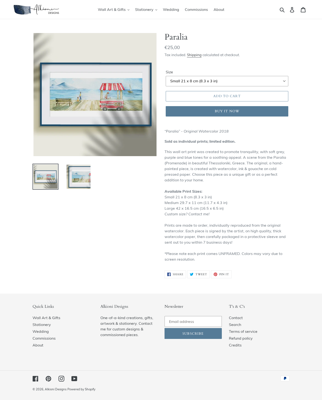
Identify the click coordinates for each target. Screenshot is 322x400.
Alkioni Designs (55, 389)
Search (235, 324)
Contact (236, 317)
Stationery (42, 324)
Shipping (194, 55)
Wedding (41, 331)
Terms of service (243, 331)
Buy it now (227, 111)
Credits (235, 345)
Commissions (44, 338)
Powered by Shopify (81, 389)
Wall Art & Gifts (46, 317)
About (38, 345)
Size (169, 72)
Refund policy (241, 338)
